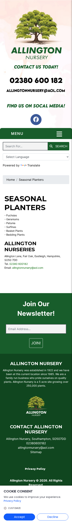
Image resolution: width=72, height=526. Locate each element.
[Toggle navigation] (59, 134)
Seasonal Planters (31, 179)
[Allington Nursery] (36, 34)
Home (10, 179)
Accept (19, 517)
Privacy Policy (35, 469)
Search (60, 146)
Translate (33, 165)
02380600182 (36, 443)
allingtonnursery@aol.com (27, 267)
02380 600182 (18, 263)
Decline (52, 517)
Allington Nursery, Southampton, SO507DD (36, 439)
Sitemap (36, 452)
